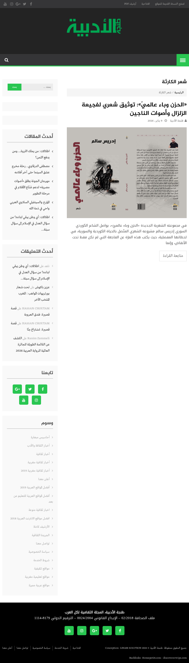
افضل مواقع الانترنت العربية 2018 (30, 519)
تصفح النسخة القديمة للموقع (169, 4)
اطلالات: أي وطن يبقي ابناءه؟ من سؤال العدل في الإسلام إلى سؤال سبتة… (30, 223)
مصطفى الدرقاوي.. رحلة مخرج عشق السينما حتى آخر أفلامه (31, 169)
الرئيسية (179, 92)
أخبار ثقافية (43, 454)
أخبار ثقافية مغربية (39, 462)
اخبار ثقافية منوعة (39, 510)
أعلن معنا (44, 479)
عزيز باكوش (42, 287)
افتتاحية (146, 4)
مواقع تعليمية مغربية (37, 577)
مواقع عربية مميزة (39, 585)
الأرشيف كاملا (41, 527)
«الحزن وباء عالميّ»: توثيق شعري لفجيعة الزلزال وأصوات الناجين (134, 109)
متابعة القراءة (173, 255)
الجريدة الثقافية (41, 535)
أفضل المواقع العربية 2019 (35, 487)
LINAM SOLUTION (130, 648)
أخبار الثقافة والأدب (38, 446)
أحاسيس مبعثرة (40, 437)
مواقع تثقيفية (42, 569)
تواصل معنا (43, 544)
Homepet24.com (151, 658)
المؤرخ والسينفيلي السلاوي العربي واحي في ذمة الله (30, 205)
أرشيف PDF (130, 4)
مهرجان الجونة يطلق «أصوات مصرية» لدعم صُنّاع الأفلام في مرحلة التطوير (32, 187)
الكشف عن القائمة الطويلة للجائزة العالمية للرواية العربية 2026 (31, 344)
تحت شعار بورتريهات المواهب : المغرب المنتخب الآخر (33, 293)
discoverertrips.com (175, 658)
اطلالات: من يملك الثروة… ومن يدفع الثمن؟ (31, 154)
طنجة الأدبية (176, 121)
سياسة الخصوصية (39, 552)
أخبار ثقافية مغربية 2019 (35, 471)
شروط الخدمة (41, 560)
